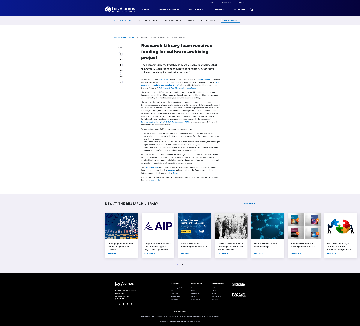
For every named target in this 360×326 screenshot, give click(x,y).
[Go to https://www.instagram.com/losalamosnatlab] (132, 304)
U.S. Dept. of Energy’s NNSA (175, 316)
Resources (194, 296)
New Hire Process (216, 296)
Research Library (120, 37)
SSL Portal (215, 299)
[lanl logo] (123, 9)
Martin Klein (163, 79)
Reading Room (195, 293)
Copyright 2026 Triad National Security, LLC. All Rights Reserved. (201, 316)
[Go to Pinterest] (121, 71)
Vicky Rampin (204, 79)
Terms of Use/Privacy (180, 311)
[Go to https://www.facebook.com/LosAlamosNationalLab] (117, 304)
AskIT (213, 288)
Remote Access (230, 21)
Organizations (174, 293)
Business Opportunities (177, 288)
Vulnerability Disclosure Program (191, 321)
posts (131, 37)
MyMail (214, 293)
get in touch (154, 180)
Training (214, 302)
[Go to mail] (121, 76)
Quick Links (241, 2)
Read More (121, 253)
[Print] (120, 82)
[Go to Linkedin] (120, 65)
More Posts (248, 203)
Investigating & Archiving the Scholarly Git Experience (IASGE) (165, 122)
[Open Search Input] (252, 9)
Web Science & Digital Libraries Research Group (177, 88)
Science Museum (195, 299)
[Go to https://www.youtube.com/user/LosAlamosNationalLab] (128, 304)
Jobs (172, 291)
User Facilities (174, 299)
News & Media (225, 2)
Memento (171, 170)
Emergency (194, 288)
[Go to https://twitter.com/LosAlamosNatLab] (121, 304)
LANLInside (215, 291)
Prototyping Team (152, 167)
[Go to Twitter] (121, 59)
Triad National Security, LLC (155, 316)
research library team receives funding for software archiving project (162, 37)
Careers (212, 2)
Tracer (175, 173)
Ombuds (193, 291)
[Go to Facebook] (120, 54)
